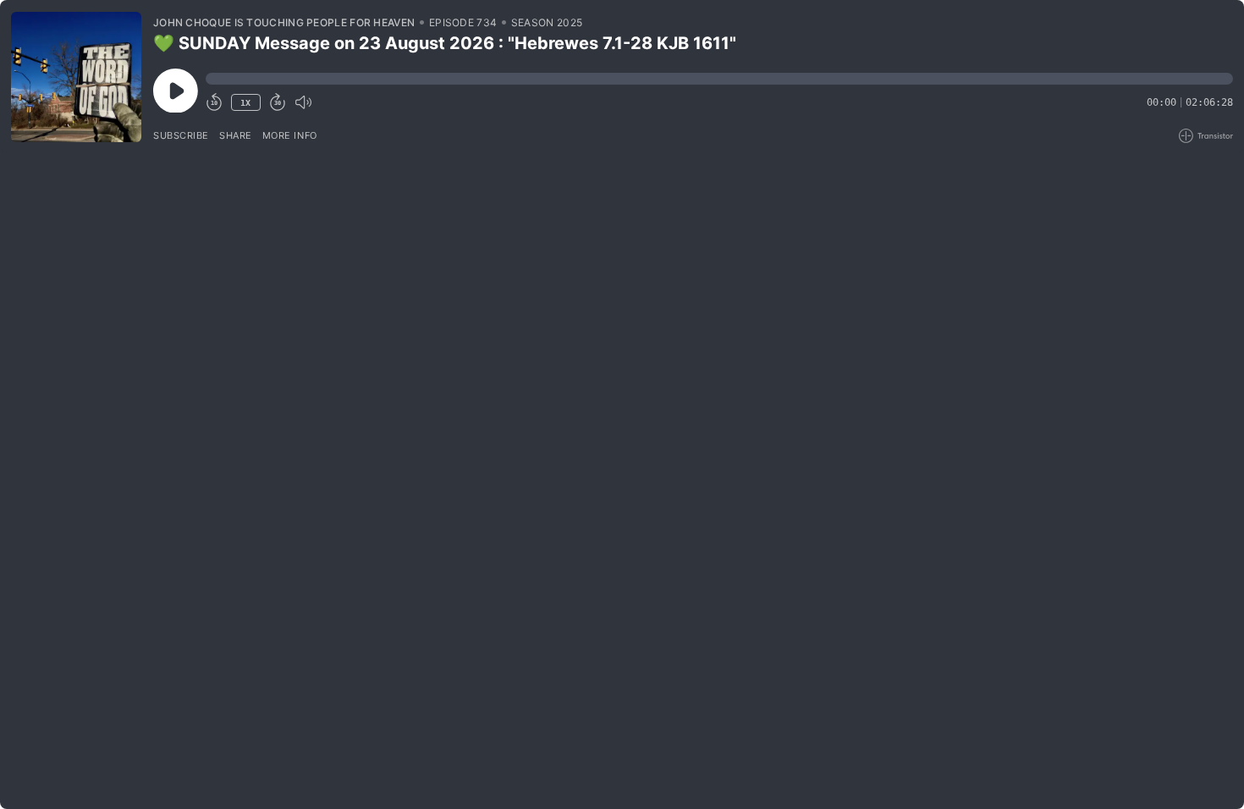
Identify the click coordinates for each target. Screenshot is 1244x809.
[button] (719, 79)
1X (245, 102)
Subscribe (181, 135)
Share (235, 135)
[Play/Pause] (76, 77)
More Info (289, 135)
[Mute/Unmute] (302, 102)
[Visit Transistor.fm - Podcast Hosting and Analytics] (1206, 136)
